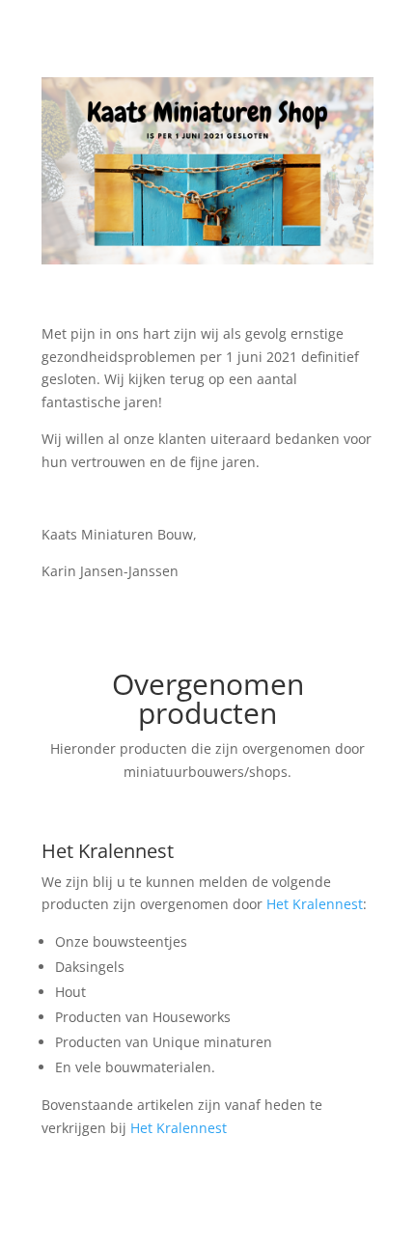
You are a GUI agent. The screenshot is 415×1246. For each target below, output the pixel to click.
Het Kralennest (108, 851)
